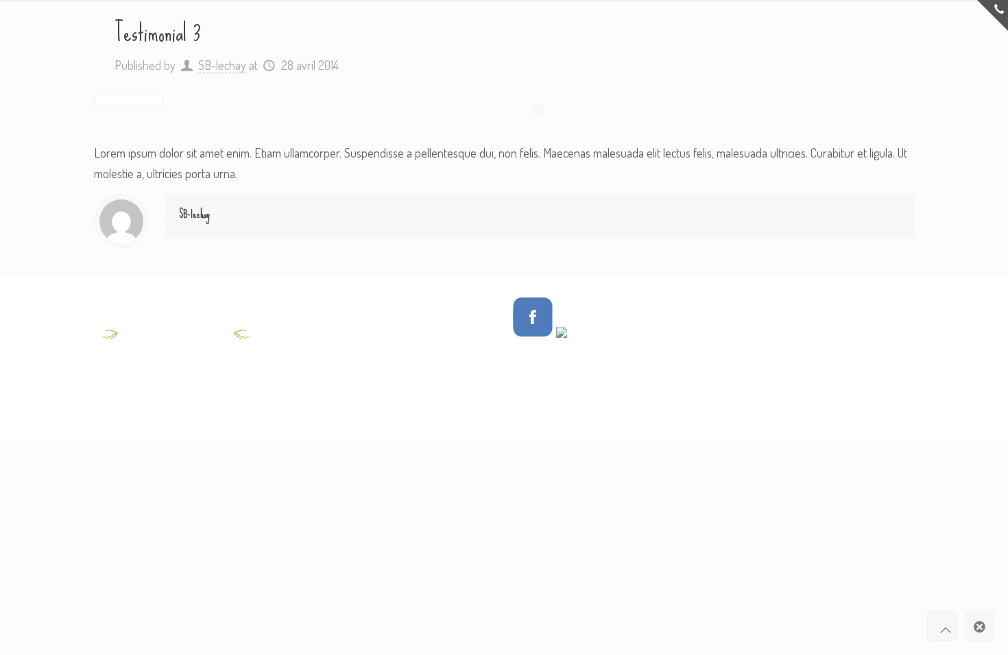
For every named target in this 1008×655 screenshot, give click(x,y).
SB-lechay (222, 65)
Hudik (793, 306)
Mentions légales (760, 337)
